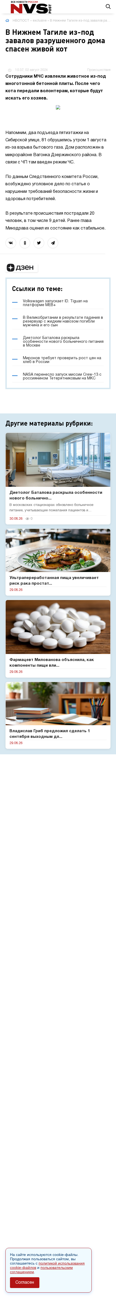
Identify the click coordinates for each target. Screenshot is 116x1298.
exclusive (40, 20)
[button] (21, 267)
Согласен (24, 1283)
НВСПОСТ (21, 20)
